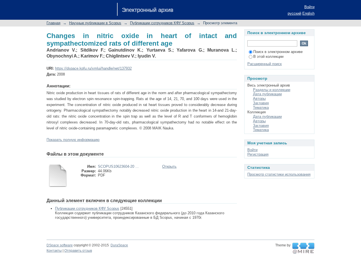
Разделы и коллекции (271, 90)
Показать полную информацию (73, 140)
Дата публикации (267, 94)
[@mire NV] (303, 248)
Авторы (259, 98)
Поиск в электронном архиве (278, 52)
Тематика (261, 107)
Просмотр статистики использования (279, 174)
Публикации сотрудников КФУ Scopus (162, 23)
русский (294, 13)
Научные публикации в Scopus (95, 23)
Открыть (169, 166)
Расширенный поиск (264, 64)
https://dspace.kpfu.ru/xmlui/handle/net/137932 (93, 68)
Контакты (54, 251)
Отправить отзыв (78, 251)
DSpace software (60, 245)
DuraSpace (119, 245)
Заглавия (261, 103)
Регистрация (257, 154)
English (308, 13)
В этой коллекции (268, 56)
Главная (53, 23)
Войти (309, 7)
